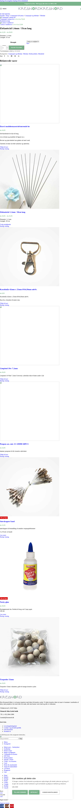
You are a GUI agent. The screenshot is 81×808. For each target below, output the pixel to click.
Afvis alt (34, 792)
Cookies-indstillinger (50, 792)
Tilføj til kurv (16, 47)
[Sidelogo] (30, 10)
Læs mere (15, 787)
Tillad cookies (20, 792)
